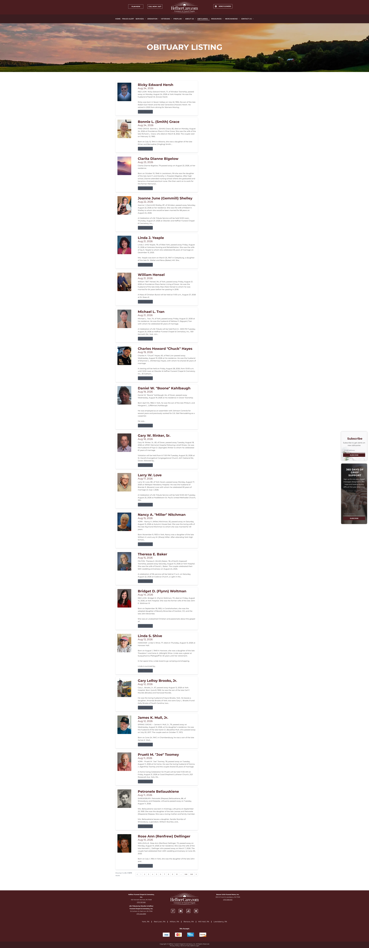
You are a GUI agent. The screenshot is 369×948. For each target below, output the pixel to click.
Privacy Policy (174, 946)
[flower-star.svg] (196, 911)
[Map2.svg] (188, 911)
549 (191, 874)
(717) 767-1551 (141, 902)
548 (186, 874)
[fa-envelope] (181, 911)
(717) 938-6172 (227, 900)
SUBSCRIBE (354, 455)
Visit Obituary (145, 112)
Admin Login (194, 946)
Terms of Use (185, 946)
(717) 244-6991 (141, 914)
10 (176, 874)
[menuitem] (118, 18)
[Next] (196, 874)
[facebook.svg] (173, 911)
